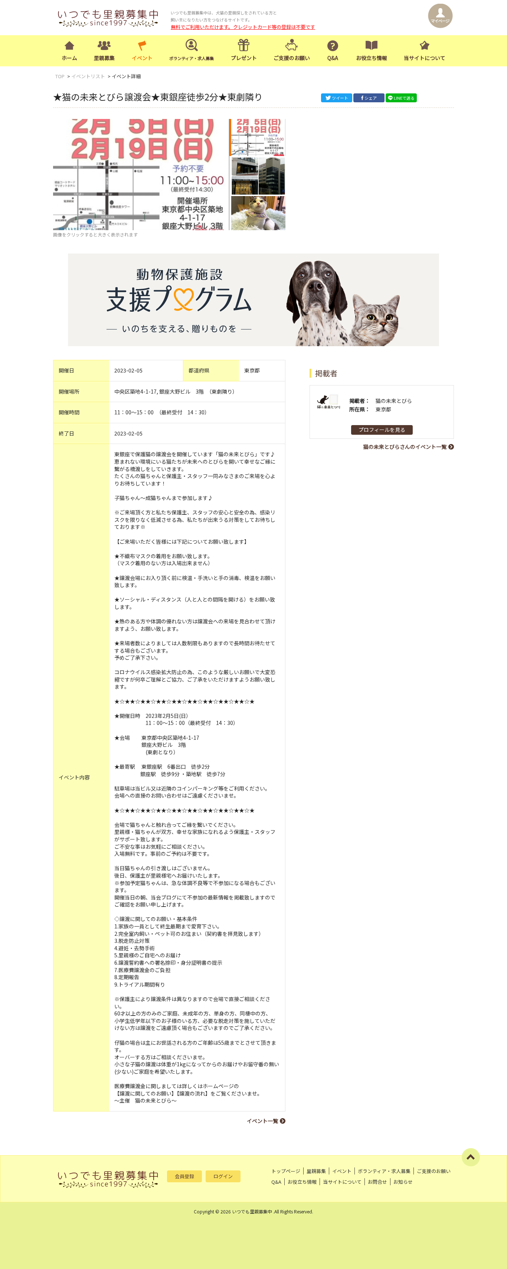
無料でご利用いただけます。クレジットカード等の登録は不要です (243, 26)
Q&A (332, 58)
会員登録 (184, 1176)
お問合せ (377, 1181)
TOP (60, 76)
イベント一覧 (262, 1120)
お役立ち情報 (371, 58)
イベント (142, 58)
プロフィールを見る (382, 429)
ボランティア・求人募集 (384, 1170)
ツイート (340, 98)
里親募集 (104, 58)
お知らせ (403, 1181)
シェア (370, 98)
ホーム (69, 58)
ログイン (223, 1176)
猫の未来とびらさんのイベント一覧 (405, 446)
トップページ (285, 1170)
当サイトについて (424, 58)
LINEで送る (404, 98)
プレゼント (244, 58)
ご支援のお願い (292, 58)
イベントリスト (88, 76)
